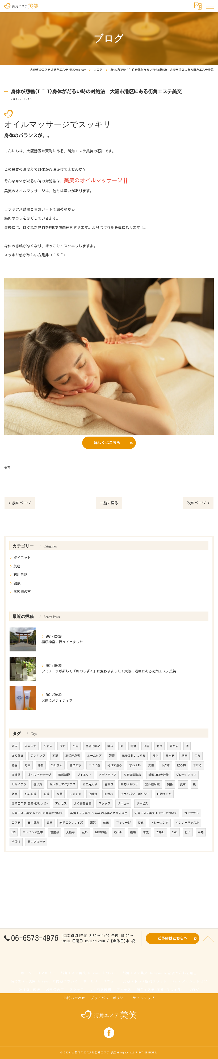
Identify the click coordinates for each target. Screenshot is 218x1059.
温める (174, 746)
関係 (170, 784)
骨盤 (15, 765)
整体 (141, 822)
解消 (155, 755)
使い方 (37, 784)
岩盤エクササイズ (71, 822)
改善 (146, 746)
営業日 (108, 784)
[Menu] (210, 6)
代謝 (62, 746)
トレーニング (160, 822)
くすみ (48, 746)
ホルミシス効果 (33, 832)
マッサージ (123, 822)
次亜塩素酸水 (132, 774)
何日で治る (114, 765)
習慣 (112, 755)
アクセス (61, 803)
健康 (17, 583)
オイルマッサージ (39, 774)
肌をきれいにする (133, 755)
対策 (15, 794)
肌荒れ (108, 794)
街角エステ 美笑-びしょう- (30, 803)
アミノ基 (94, 765)
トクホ (165, 765)
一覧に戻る (109, 503)
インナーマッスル (187, 822)
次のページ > (198, 503)
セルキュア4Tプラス (62, 784)
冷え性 (16, 841)
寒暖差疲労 (72, 755)
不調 (55, 755)
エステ (16, 822)
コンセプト (191, 813)
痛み (110, 746)
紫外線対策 (152, 784)
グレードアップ (186, 774)
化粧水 (93, 794)
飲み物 (181, 765)
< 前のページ (20, 503)
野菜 (28, 765)
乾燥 (46, 794)
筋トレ (118, 832)
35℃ (175, 832)
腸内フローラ (36, 841)
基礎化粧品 (93, 746)
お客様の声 (22, 591)
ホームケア (94, 755)
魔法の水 (75, 765)
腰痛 (133, 832)
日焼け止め (164, 794)
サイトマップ (144, 998)
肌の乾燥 (30, 794)
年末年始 (30, 746)
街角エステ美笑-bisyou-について (156, 813)
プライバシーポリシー (135, 794)
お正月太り (90, 784)
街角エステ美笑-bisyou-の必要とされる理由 (98, 813)
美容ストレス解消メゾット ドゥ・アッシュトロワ (165, 981)
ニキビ (160, 832)
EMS (13, 832)
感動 (41, 765)
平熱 (201, 832)
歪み (197, 755)
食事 (183, 784)
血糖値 (16, 774)
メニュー (123, 803)
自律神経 (101, 832)
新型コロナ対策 (158, 774)
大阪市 (70, 832)
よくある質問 (82, 803)
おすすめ (75, 794)
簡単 (49, 822)
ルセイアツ (19, 784)
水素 (146, 832)
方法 (159, 746)
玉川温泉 (33, 822)
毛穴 (15, 746)
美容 (7, 467)
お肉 (75, 746)
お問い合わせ (129, 784)
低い (188, 832)
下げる (197, 765)
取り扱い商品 (30, 989)
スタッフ (104, 803)
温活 (93, 822)
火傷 (151, 765)
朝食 (133, 746)
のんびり (56, 765)
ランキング (38, 755)
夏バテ (170, 755)
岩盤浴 (54, 832)
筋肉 (184, 755)
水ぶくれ (135, 765)
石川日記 (20, 574)
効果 (106, 822)
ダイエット (22, 557)
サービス (142, 803)
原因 (59, 794)
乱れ (85, 832)
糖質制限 (64, 774)
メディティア (107, 774)
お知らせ (17, 755)
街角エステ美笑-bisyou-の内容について (37, 813)
